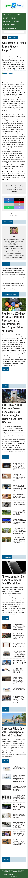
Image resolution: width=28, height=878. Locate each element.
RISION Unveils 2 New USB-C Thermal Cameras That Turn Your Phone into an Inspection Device (19, 788)
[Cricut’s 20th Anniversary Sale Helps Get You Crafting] (6, 691)
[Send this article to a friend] (9, 204)
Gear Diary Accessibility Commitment (11, 873)
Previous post (15, 214)
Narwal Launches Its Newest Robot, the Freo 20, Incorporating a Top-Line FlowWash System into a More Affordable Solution (19, 778)
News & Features (7, 557)
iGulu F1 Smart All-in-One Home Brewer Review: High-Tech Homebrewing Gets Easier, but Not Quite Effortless (12, 413)
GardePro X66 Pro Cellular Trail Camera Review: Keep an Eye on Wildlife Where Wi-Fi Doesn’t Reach (19, 540)
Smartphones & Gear (8, 15)
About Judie (4, 870)
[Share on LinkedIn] (9, 202)
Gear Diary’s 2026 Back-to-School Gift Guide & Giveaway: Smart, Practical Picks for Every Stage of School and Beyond (14, 322)
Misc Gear (13, 25)
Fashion (20, 25)
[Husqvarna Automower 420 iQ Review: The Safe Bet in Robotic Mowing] (6, 514)
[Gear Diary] (14, 5)
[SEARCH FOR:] (14, 32)
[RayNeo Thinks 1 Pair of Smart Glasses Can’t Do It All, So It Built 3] (6, 672)
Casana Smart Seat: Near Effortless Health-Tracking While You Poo (19, 815)
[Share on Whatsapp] (9, 207)
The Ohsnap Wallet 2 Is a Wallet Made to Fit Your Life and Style (13, 579)
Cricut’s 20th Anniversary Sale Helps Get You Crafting (19, 689)
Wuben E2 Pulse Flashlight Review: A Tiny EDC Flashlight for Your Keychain (19, 496)
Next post (13, 216)
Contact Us (10, 874)
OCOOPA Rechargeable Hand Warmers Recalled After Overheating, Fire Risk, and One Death (19, 798)
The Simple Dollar (19, 70)
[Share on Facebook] (9, 199)
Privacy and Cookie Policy (18, 871)
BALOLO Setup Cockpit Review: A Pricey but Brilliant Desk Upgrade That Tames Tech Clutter (19, 521)
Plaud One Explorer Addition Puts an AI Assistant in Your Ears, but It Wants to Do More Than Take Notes (19, 627)
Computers (16, 21)
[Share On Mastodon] (19, 207)
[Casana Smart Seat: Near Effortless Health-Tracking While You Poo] (6, 817)
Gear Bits (6, 709)
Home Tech (18, 15)
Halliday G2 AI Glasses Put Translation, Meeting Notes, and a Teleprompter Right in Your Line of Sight (19, 824)
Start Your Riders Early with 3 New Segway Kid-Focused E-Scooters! (13, 731)
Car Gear (5, 18)
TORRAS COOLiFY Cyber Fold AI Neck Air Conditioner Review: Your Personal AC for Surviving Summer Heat (19, 531)
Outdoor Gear (7, 21)
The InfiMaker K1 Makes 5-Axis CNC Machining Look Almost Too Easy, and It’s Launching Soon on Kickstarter (19, 699)
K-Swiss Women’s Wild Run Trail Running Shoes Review (19, 503)
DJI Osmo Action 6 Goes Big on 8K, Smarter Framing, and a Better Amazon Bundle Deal (19, 662)
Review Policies (21, 870)
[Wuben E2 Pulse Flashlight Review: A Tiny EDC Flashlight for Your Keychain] (6, 498)
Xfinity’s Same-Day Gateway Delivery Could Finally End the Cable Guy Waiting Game (19, 833)
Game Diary (6, 25)
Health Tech (13, 18)
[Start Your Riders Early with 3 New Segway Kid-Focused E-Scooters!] (14, 725)
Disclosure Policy (7, 871)
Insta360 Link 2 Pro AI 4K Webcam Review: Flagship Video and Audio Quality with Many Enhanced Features (19, 487)
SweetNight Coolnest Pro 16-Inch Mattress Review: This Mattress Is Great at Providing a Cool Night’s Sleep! (19, 680)
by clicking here (14, 289)
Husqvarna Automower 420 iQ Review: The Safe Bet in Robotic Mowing (19, 512)
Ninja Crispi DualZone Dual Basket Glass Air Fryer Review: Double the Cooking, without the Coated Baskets (19, 653)
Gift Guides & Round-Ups (9, 28)
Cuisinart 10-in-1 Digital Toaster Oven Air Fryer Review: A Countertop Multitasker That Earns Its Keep (19, 466)
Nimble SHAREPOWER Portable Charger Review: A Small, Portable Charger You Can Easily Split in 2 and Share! (19, 477)
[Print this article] (19, 204)
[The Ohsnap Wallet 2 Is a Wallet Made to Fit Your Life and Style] (14, 573)
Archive (5, 874)
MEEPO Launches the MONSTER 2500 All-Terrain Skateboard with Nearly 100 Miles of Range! (19, 807)
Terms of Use (23, 873)
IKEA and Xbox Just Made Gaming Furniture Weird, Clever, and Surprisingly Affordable (18, 636)
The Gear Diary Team (12, 870)
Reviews (5, 386)
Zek (8, 54)
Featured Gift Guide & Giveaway (10, 294)
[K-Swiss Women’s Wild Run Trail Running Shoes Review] (6, 506)
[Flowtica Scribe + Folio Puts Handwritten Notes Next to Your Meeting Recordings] (6, 646)
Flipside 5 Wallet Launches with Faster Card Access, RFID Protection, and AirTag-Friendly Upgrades (19, 842)
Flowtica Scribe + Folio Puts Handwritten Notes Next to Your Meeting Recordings (19, 644)
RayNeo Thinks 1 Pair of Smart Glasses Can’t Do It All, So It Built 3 (18, 670)
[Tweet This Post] (19, 199)
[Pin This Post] (19, 202)
